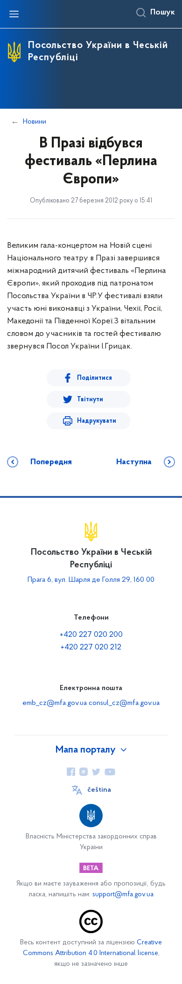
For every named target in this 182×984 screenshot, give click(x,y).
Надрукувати (96, 421)
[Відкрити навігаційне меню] (14, 14)
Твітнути (90, 399)
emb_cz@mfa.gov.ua (54, 703)
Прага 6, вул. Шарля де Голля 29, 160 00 (91, 580)
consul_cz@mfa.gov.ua (124, 703)
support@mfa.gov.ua (123, 894)
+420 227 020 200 (91, 635)
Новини (34, 122)
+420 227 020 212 (91, 647)
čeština (99, 790)
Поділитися (94, 378)
